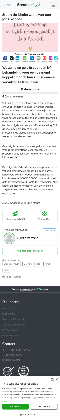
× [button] (56, 379)
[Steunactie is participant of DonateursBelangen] (8, 371)
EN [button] (8, 5)
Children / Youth (11, 264)
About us (7, 308)
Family (48, 264)
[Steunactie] (28, 4)
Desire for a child (32, 264)
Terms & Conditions (13, 324)
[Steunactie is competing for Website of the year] (23, 371)
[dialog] (30, 398)
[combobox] (52, 379)
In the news (9, 313)
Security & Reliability (14, 319)
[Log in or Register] (4, 5)
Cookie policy (10, 335)
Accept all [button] (15, 406)
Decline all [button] (44, 406)
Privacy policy (10, 329)
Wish (6, 270)
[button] (5, 59)
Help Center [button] (12, 359)
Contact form (13, 354)
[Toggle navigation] (53, 5)
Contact (51, 231)
